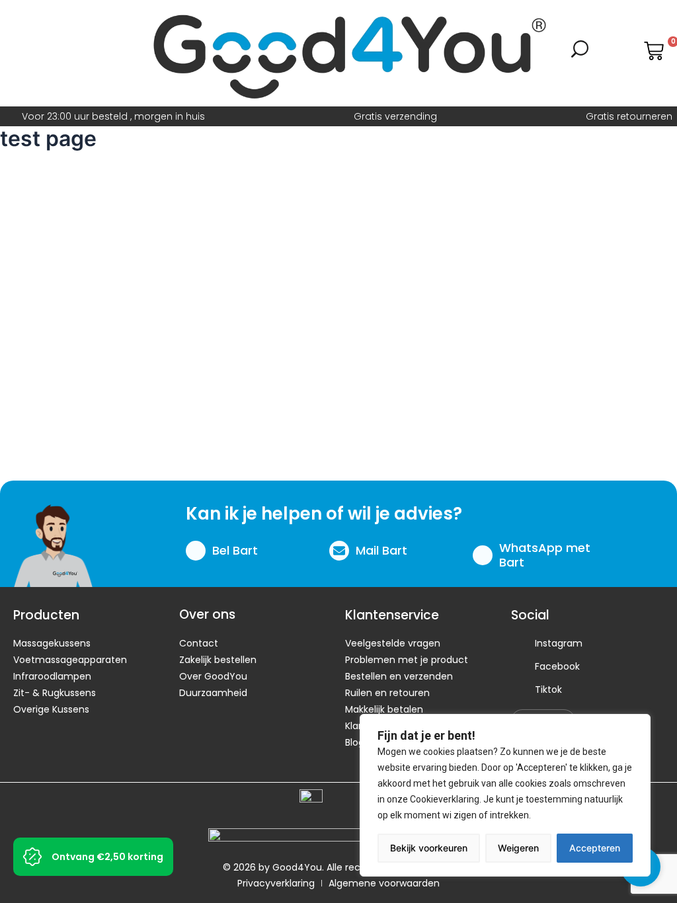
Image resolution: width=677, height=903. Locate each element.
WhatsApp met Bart (544, 554)
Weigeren (518, 847)
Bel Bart (235, 550)
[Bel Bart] (196, 551)
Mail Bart (381, 550)
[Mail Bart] (339, 551)
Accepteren (594, 847)
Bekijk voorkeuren (428, 847)
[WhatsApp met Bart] (483, 555)
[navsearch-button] (580, 53)
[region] (505, 795)
